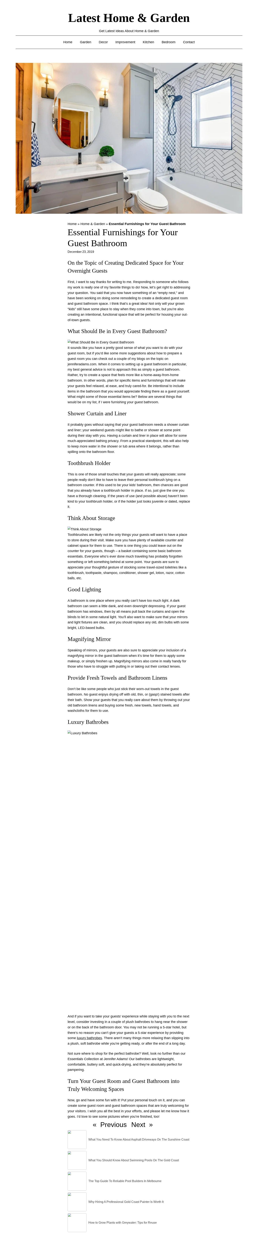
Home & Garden (92, 224)
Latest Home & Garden (129, 18)
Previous (113, 1124)
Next (138, 1124)
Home (72, 224)
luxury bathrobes (89, 1038)
